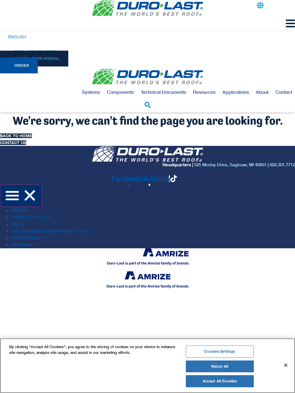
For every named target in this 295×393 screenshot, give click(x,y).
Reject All (219, 366)
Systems (91, 92)
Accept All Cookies (220, 381)
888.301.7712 (282, 164)
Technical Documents (163, 92)
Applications (235, 92)
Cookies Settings (219, 351)
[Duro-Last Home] (147, 8)
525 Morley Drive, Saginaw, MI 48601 (230, 164)
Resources (204, 92)
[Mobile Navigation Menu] (290, 23)
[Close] (285, 365)
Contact (283, 92)
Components (120, 92)
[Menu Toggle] (21, 196)
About (262, 92)
